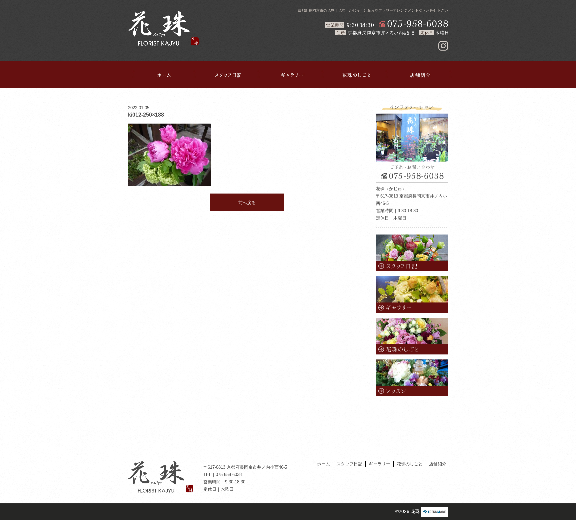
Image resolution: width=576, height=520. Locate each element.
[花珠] (163, 28)
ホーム (164, 75)
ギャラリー (292, 75)
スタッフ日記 (228, 75)
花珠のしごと (356, 75)
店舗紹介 (420, 75)
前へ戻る (247, 202)
